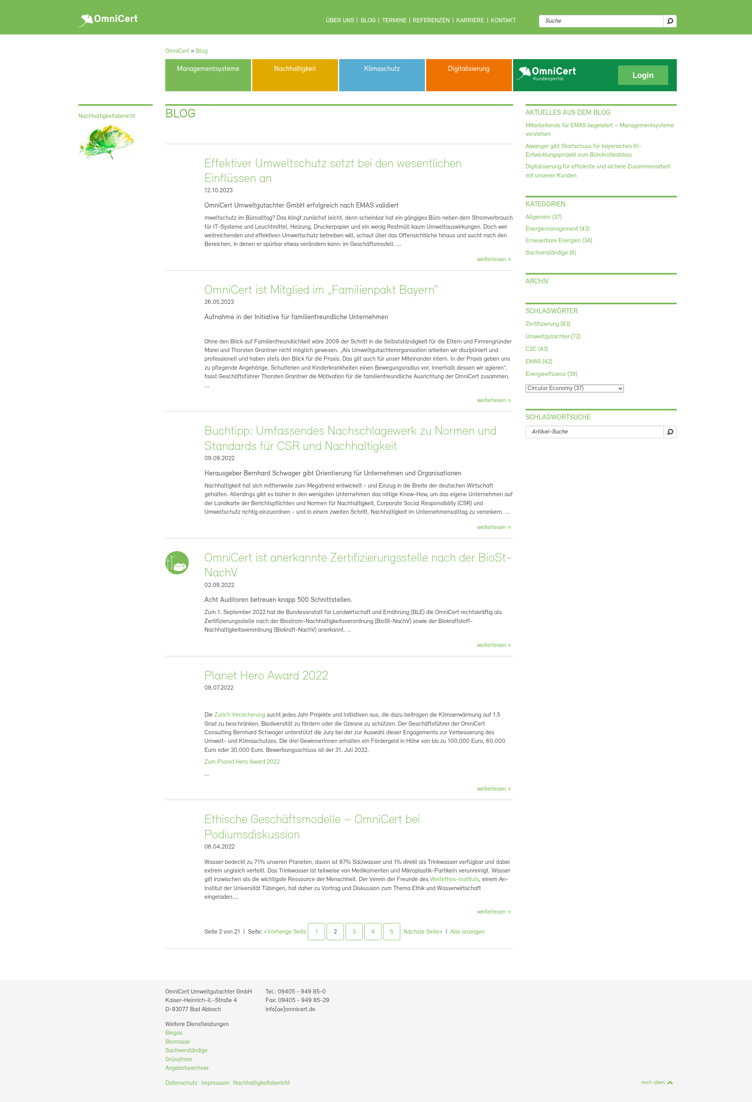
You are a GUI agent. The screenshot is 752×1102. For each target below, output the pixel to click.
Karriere (470, 21)
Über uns (340, 21)
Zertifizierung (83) (548, 324)
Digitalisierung (469, 69)
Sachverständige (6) (551, 253)
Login (643, 75)
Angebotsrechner (187, 1068)
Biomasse (177, 1042)
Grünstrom (178, 1060)
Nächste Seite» (423, 932)
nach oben (653, 1083)
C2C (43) (537, 349)
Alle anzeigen (467, 932)
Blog (368, 21)
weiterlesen (491, 260)
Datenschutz (181, 1083)
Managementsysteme (208, 69)
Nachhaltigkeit (295, 69)
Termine (394, 21)
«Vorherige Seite (285, 932)
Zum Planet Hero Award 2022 (242, 762)
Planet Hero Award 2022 (266, 676)
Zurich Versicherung (239, 715)
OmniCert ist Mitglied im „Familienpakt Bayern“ (321, 290)
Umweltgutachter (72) (553, 337)
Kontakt (503, 21)
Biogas (174, 1033)
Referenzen (431, 21)
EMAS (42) (539, 362)
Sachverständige (186, 1051)
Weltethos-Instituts (454, 879)
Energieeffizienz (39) (551, 374)
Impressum (215, 1083)
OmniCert (109, 18)
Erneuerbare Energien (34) (559, 241)
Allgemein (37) (544, 217)
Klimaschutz (382, 69)
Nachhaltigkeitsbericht (261, 1083)
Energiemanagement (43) (557, 229)
